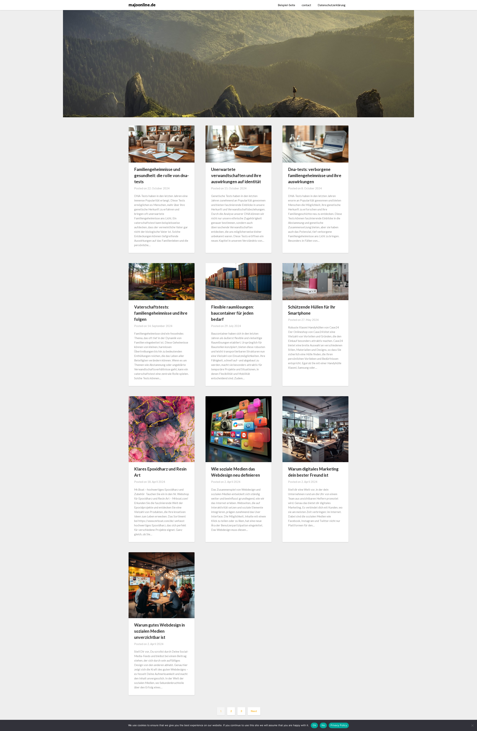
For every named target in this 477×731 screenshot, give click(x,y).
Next (254, 711)
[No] (472, 725)
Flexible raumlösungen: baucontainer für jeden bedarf (232, 313)
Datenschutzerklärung (331, 5)
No (323, 725)
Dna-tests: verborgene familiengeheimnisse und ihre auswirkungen (314, 175)
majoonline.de (142, 4)
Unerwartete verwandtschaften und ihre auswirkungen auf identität (236, 175)
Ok (314, 725)
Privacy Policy (339, 725)
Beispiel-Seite (286, 5)
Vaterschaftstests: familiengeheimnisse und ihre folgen (160, 313)
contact (306, 5)
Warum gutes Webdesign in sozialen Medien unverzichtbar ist (159, 631)
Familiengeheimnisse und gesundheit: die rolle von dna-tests (161, 175)
